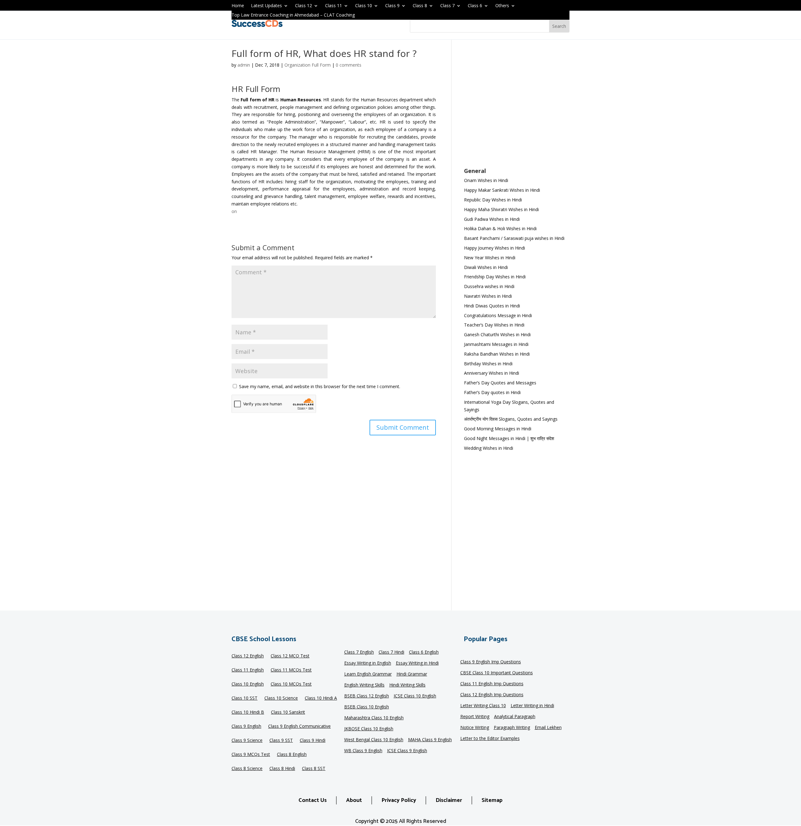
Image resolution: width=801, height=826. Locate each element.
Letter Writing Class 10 (483, 705)
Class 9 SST (281, 740)
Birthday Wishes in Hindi (488, 364)
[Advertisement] (516, 107)
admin (243, 65)
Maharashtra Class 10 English (374, 718)
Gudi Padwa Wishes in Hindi (492, 219)
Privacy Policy (398, 800)
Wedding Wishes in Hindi (488, 448)
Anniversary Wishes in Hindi (491, 373)
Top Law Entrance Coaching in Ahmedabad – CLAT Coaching (293, 15)
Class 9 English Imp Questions (490, 662)
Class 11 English (248, 670)
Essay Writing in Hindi (417, 663)
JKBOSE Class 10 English (368, 729)
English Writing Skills (364, 685)
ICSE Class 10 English (415, 696)
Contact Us (312, 800)
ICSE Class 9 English (407, 750)
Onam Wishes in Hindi (486, 180)
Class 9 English (246, 726)
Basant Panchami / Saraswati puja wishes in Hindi (514, 238)
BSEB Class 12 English (366, 696)
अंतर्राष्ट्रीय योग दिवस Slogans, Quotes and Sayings (511, 419)
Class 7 (447, 5)
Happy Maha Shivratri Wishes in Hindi (501, 209)
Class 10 (363, 5)
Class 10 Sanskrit (288, 712)
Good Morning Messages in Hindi (497, 429)
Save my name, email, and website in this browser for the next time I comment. (319, 386)
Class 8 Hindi (282, 768)
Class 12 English (248, 656)
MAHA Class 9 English (430, 739)
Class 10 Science (281, 698)
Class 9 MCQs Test (251, 754)
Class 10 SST (245, 698)
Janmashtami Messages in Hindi (496, 344)
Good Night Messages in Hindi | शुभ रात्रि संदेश (509, 438)
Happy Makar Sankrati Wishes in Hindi (502, 190)
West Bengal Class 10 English (373, 739)
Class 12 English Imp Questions (491, 694)
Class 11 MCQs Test (291, 670)
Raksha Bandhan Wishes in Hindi (497, 354)
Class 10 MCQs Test (291, 684)
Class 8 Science (247, 768)
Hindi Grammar (411, 674)
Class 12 (303, 5)
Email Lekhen (548, 727)
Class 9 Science (247, 740)
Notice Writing (474, 727)
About (354, 800)
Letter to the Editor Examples (490, 738)
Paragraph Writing (512, 727)
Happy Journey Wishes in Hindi (494, 248)
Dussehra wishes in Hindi (489, 286)
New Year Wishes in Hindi (489, 258)
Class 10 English (248, 684)
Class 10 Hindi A (321, 698)
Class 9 (392, 5)
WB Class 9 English (363, 750)
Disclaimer (449, 800)
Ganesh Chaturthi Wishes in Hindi (497, 334)
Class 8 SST (313, 768)
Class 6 (475, 5)
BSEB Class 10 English (366, 707)
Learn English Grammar (368, 674)
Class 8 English (292, 754)
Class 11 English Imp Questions (491, 684)
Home (238, 5)
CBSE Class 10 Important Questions (496, 673)
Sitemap (492, 800)
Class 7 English (359, 652)
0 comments (348, 65)
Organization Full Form (307, 65)
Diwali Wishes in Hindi (486, 267)
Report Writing (474, 716)
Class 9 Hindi (312, 740)
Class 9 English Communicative (299, 726)
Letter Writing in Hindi (532, 705)
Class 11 (333, 5)
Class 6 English (424, 652)
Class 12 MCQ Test (290, 656)
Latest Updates (266, 5)
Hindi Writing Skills (407, 685)
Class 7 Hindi (391, 652)
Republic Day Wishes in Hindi (493, 200)
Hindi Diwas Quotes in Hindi (492, 306)
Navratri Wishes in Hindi (488, 296)
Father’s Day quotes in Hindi (492, 392)
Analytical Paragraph (514, 716)
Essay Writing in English (367, 663)
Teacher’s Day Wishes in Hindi (494, 325)
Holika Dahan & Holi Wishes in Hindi (500, 228)
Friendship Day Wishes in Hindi (495, 277)
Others (502, 5)
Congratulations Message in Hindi (498, 315)
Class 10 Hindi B (248, 712)
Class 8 (420, 5)
